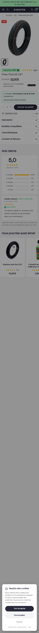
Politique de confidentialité (17, 627)
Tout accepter (19, 608)
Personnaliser (19, 615)
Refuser (19, 622)
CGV (29, 627)
